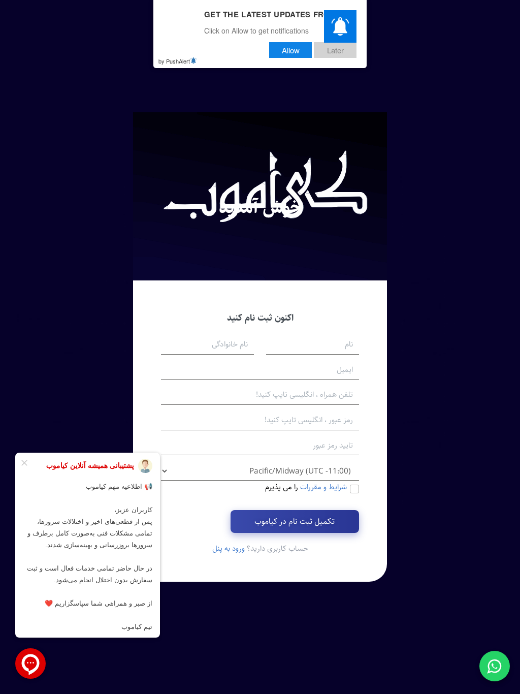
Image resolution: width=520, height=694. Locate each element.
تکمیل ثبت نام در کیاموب (294, 521)
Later (335, 50)
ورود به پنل (228, 548)
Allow (291, 50)
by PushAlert (174, 61)
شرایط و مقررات (323, 487)
